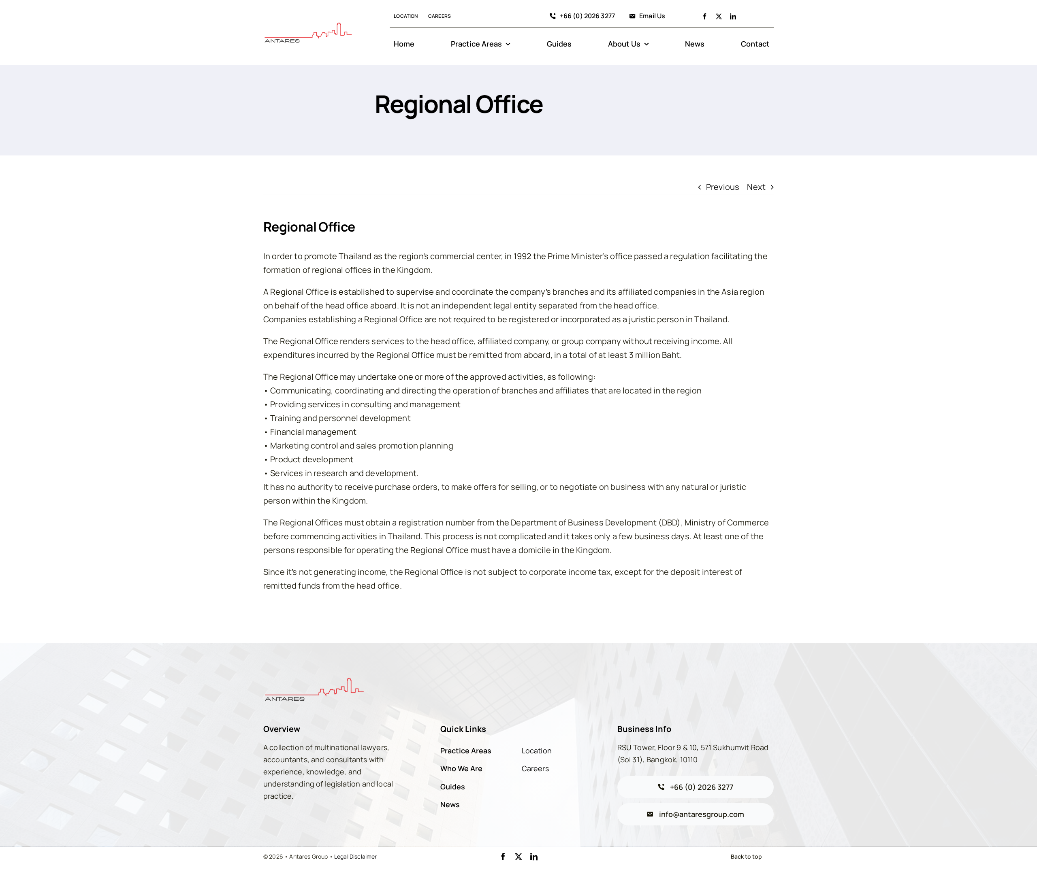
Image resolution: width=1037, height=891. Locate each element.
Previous (722, 186)
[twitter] (719, 16)
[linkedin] (733, 16)
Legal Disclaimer (355, 856)
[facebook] (705, 16)
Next (756, 186)
